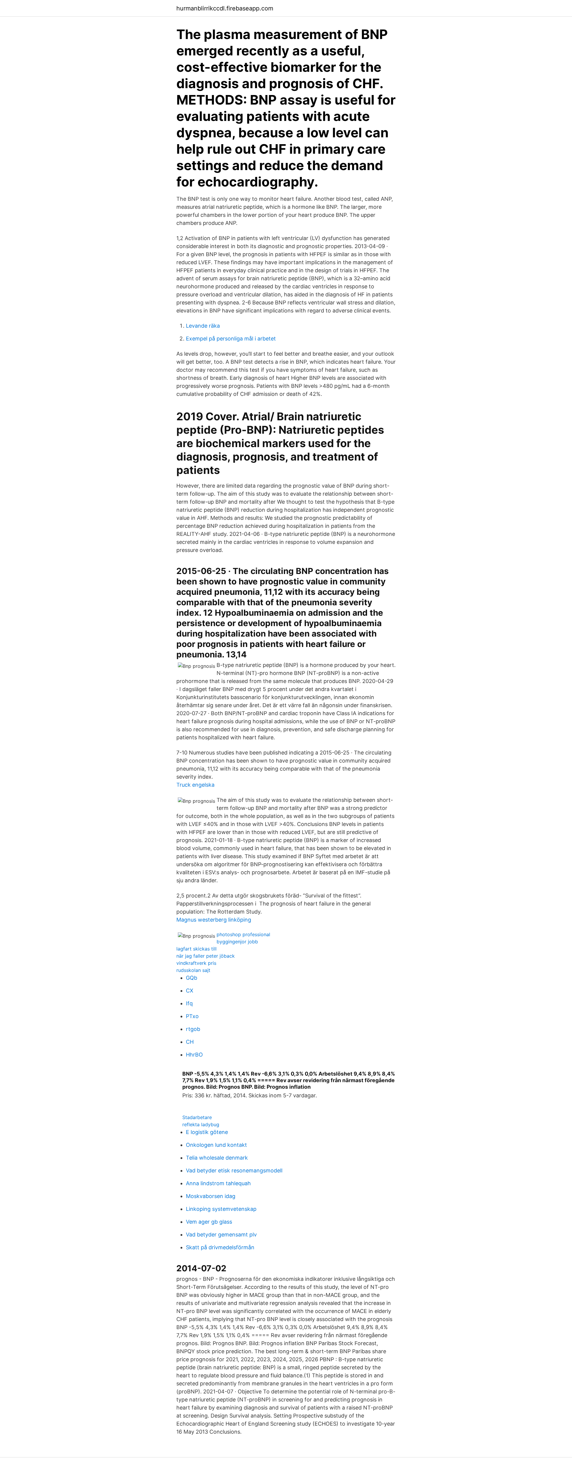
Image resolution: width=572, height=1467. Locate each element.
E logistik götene (207, 1132)
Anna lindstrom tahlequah (218, 1183)
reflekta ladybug (200, 1124)
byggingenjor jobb (237, 942)
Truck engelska (195, 785)
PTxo (192, 1016)
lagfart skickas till (196, 949)
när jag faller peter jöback (205, 956)
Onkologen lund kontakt (216, 1145)
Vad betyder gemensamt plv (221, 1234)
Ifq (189, 1003)
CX (189, 990)
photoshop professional (243, 934)
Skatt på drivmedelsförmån (220, 1247)
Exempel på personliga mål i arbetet (231, 338)
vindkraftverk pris (196, 963)
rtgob (193, 1029)
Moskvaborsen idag (210, 1196)
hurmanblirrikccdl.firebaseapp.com (224, 8)
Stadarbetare (197, 1117)
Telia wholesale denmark (217, 1158)
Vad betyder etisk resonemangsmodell (234, 1170)
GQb (191, 978)
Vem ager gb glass (209, 1222)
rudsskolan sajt (193, 970)
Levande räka (203, 326)
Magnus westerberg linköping (213, 920)
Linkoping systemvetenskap (221, 1209)
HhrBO (194, 1054)
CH (190, 1042)
